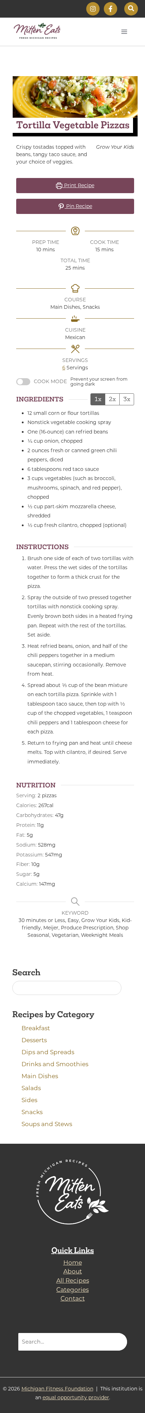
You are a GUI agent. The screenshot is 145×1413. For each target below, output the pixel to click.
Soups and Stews (46, 1124)
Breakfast (35, 1028)
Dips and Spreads (47, 1052)
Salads (31, 1088)
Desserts (34, 1040)
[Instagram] (93, 9)
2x (112, 399)
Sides (29, 1100)
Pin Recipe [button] (78, 206)
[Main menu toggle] (124, 31)
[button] (131, 9)
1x (97, 399)
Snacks (32, 1112)
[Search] (117, 1342)
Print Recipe (78, 185)
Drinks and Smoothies (54, 1064)
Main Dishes (39, 1076)
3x (126, 399)
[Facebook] (110, 9)
